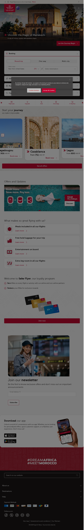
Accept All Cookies (48, 90)
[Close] (69, 79)
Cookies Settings (33, 90)
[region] (41, 86)
